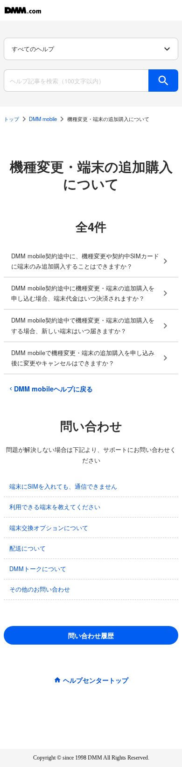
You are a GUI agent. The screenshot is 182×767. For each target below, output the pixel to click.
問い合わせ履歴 (91, 635)
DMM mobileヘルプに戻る (53, 388)
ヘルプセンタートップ (95, 680)
